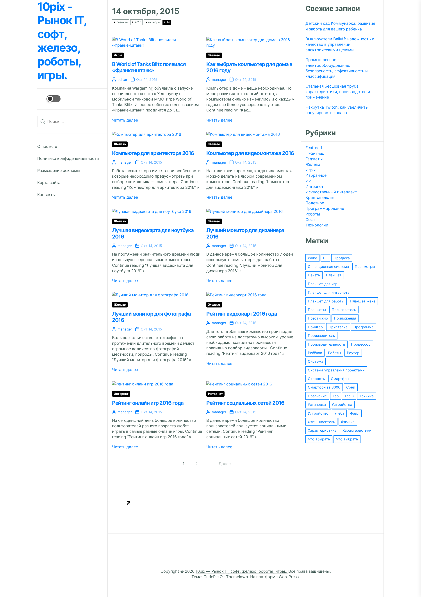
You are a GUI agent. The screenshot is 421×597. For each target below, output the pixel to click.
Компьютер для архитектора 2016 (153, 153)
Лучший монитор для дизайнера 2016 (245, 233)
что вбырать (319, 439)
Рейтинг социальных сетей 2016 (245, 403)
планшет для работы (326, 301)
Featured (313, 147)
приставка (338, 327)
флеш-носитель (321, 422)
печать (314, 275)
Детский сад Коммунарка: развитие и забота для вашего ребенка (340, 26)
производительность (326, 344)
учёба (339, 413)
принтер (315, 327)
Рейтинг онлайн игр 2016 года (148, 403)
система (315, 361)
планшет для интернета (329, 292)
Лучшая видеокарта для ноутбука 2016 (153, 233)
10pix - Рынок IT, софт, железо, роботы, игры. (61, 41)
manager (219, 79)
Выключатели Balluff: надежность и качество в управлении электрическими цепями (339, 44)
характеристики (357, 430)
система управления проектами (336, 370)
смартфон (340, 378)
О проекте (47, 146)
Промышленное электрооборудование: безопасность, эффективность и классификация (336, 68)
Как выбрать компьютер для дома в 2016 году (249, 67)
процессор (361, 344)
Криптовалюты (319, 197)
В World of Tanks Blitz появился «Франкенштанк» (149, 67)
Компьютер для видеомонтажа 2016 (250, 153)
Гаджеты (314, 159)
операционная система (328, 266)
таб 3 (349, 396)
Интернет (121, 394)
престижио (318, 318)
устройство (318, 413)
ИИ (308, 181)
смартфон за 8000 (324, 387)
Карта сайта (48, 182)
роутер (353, 353)
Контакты (46, 194)
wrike (312, 258)
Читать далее (125, 120)
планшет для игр (322, 284)
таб (336, 396)
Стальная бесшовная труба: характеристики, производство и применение (337, 91)
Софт (310, 219)
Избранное (315, 175)
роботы (334, 353)
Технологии (316, 225)
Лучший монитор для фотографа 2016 (151, 317)
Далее (225, 463)
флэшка (348, 422)
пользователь (344, 309)
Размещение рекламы (58, 170)
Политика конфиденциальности (68, 158)
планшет (333, 275)
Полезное (314, 203)
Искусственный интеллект (331, 192)
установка (317, 404)
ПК (325, 258)
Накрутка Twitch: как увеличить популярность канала (336, 110)
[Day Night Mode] (49, 98)
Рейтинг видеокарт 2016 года (241, 314)
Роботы (312, 214)
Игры (118, 55)
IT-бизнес (314, 153)
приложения (345, 318)
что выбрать (347, 439)
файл (354, 413)
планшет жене (362, 301)
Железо (214, 55)
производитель (321, 335)
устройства (342, 404)
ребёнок (315, 353)
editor (122, 79)
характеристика (322, 430)
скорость (316, 378)
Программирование (324, 208)
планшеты (317, 309)
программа (363, 327)
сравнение (317, 396)
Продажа (342, 258)
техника (367, 396)
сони (350, 387)
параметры (365, 266)
